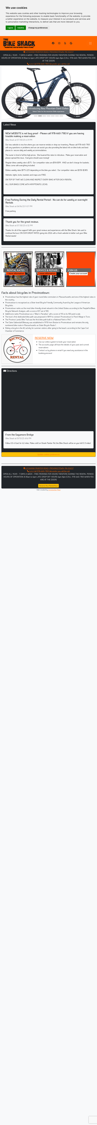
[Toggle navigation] (90, 43)
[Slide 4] (53, 116)
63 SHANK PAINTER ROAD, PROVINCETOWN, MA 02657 (49, 52)
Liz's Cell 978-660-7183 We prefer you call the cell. (49, 64)
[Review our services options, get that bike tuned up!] (49, 269)
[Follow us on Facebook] (53, 43)
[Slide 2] (44, 116)
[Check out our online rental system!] (18, 269)
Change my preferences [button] (38, 28)
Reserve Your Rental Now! (48, 486)
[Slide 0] (35, 116)
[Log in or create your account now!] (81, 269)
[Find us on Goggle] (71, 43)
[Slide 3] (48, 116)
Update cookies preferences (48, 454)
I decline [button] (20, 28)
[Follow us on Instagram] (59, 43)
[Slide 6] (61, 116)
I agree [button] (10, 28)
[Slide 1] (40, 116)
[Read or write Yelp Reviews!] (65, 43)
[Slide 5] (57, 116)
